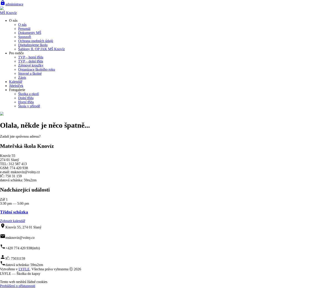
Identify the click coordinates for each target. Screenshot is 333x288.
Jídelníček (16, 86)
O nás (22, 24)
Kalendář (15, 82)
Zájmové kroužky (30, 65)
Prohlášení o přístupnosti (17, 286)
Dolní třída (26, 98)
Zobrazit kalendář (12, 221)
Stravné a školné (30, 73)
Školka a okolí (28, 94)
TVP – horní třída (30, 57)
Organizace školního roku (36, 69)
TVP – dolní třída (30, 61)
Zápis (22, 77)
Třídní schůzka (14, 212)
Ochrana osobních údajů (35, 41)
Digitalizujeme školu (33, 45)
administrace (11, 4)
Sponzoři (24, 37)
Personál (24, 29)
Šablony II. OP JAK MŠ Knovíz (41, 49)
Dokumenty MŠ (29, 33)
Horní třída (26, 102)
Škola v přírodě (29, 106)
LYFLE (24, 269)
